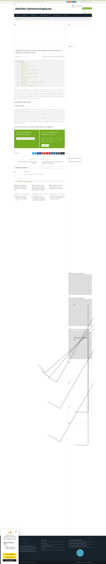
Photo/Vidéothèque (44, 15)
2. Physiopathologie (25, 66)
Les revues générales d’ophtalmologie (77, 543)
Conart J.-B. (18, 56)
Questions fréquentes (46, 545)
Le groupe (43, 540)
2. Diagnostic (23, 75)
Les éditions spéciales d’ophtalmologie (77, 545)
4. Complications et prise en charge (28, 69)
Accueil (17, 15)
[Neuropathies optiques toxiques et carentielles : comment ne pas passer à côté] (22, 190)
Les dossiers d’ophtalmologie (75, 540)
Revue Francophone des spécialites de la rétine (78, 331)
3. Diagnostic (23, 68)
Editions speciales (76, 298)
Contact (65, 15)
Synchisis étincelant (24, 71)
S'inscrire (45, 145)
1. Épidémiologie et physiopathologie (29, 73)
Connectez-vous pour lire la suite (25, 138)
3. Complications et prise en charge (28, 76)
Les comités (44, 543)
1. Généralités (23, 80)
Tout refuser (9, 557)
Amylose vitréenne (24, 78)
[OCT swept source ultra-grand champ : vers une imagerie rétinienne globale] (57, 190)
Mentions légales (88, 562)
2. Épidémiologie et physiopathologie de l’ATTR (31, 82)
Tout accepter (9, 554)
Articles (33, 15)
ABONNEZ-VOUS (86, 8)
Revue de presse (56, 15)
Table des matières (20, 61)
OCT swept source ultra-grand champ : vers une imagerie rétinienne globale (57, 197)
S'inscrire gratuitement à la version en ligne (33, 1)
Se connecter (17, 1)
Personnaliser (10, 560)
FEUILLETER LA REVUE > (87, 12)
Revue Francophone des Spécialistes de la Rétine (53, 56)
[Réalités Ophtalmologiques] (33, 8)
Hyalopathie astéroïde (25, 62)
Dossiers (24, 15)
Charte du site (79, 562)
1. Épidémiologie (24, 64)
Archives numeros (76, 274)
